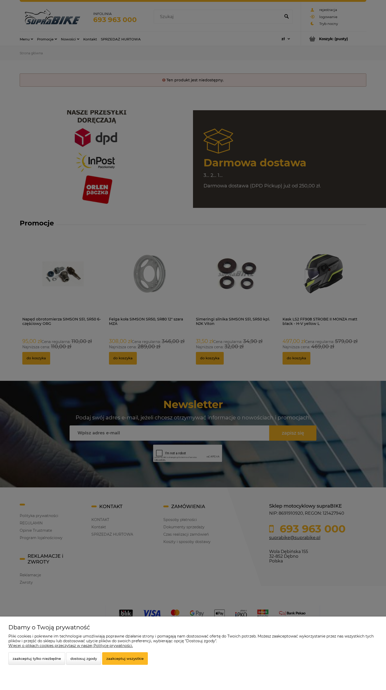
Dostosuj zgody (83, 658)
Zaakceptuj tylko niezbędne (37, 658)
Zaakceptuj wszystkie (125, 658)
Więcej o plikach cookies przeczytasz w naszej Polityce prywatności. (70, 645)
